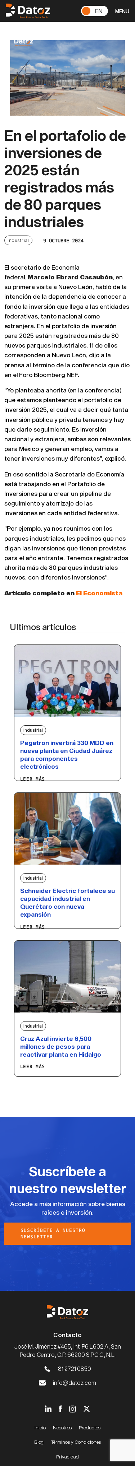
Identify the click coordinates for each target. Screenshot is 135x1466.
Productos (89, 1427)
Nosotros (62, 1427)
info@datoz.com (74, 1382)
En (99, 10)
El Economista (99, 592)
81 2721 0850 (74, 1368)
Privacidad (67, 1457)
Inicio (40, 1427)
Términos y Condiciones (76, 1442)
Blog (39, 1442)
